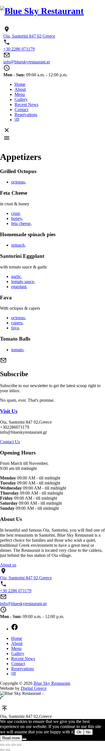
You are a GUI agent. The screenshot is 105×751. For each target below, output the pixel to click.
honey (16, 218)
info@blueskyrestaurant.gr (26, 61)
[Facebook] (58, 627)
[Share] (8, 745)
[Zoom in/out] (19, 745)
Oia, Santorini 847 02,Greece (29, 36)
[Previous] (2, 750)
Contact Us (10, 441)
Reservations (26, 114)
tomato (17, 349)
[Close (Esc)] (2, 745)
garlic (16, 276)
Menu (20, 94)
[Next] (8, 750)
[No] (24, 739)
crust (15, 213)
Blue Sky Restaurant (52, 683)
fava (15, 327)
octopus (18, 182)
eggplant (18, 286)
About (20, 89)
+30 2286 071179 (19, 49)
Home (20, 84)
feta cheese (21, 223)
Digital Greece (33, 688)
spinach (18, 245)
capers (16, 322)
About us (8, 564)
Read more (11, 738)
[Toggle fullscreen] (13, 745)
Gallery (21, 99)
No (88, 732)
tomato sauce (22, 281)
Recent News (26, 104)
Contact (21, 109)
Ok (79, 732)
